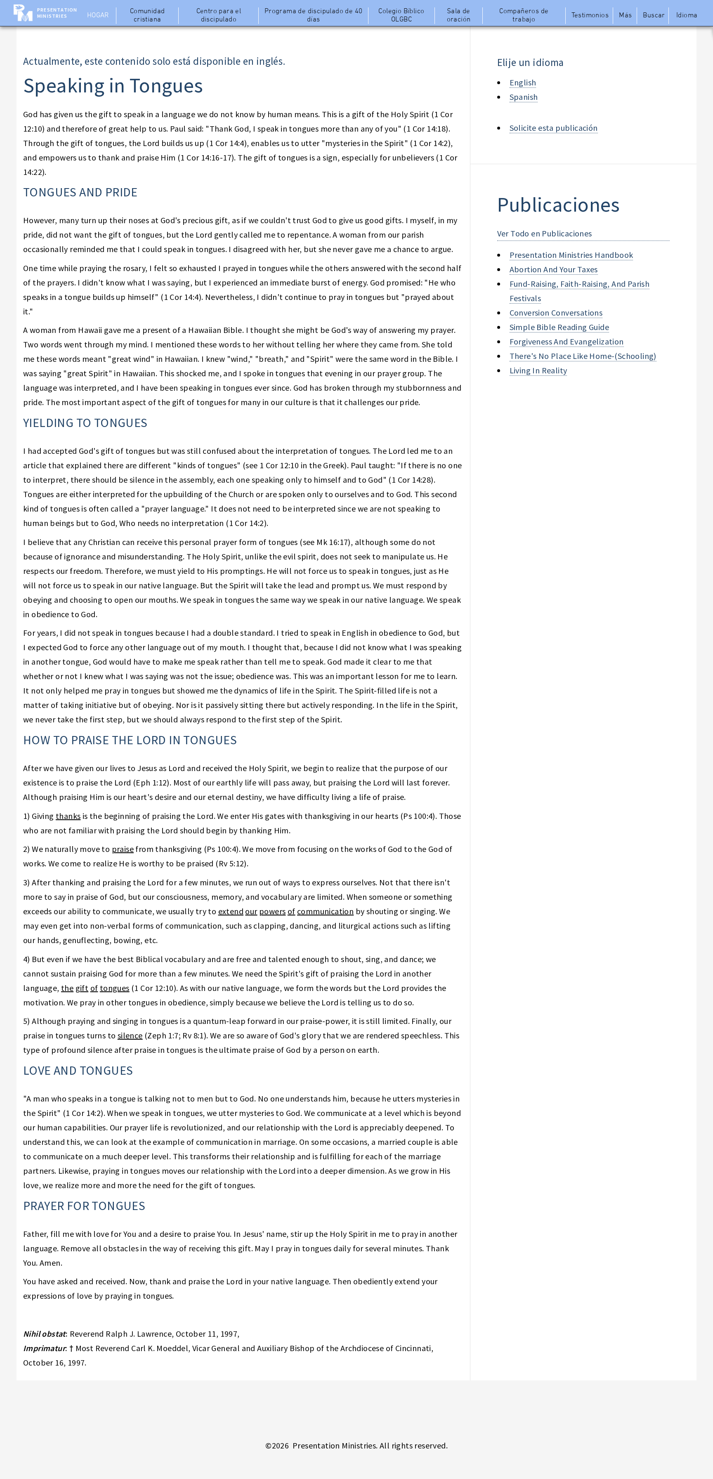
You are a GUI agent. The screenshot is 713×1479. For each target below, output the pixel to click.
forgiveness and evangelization (567, 341)
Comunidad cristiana (147, 15)
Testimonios (590, 16)
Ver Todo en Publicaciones (544, 233)
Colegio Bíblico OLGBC (401, 15)
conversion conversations (556, 312)
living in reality (538, 370)
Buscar (654, 16)
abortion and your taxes (554, 269)
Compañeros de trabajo (523, 15)
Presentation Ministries (57, 13)
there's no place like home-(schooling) (583, 356)
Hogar (98, 16)
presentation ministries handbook (571, 255)
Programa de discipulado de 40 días (313, 15)
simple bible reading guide (559, 327)
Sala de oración (459, 15)
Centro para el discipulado (218, 15)
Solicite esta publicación (554, 128)
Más (625, 16)
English (523, 82)
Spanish (524, 97)
